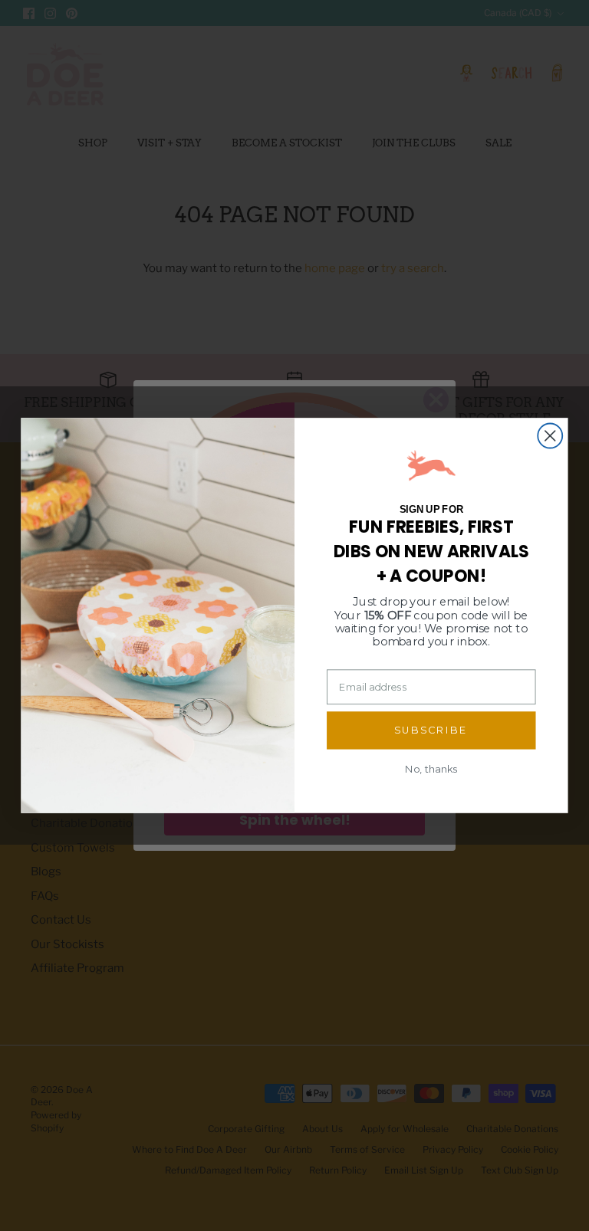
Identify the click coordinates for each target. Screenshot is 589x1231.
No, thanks (431, 769)
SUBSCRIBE (431, 730)
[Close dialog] (550, 436)
